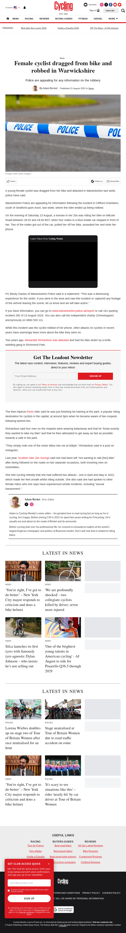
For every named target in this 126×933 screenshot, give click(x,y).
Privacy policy (91, 893)
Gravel (98, 18)
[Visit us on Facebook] (110, 4)
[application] (63, 261)
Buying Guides (63, 18)
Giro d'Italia (35, 851)
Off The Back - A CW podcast (104, 28)
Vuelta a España (36, 856)
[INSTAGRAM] (32, 504)
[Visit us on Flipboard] (119, 4)
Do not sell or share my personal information (75, 898)
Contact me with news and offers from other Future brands (30, 890)
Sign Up (29, 898)
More (112, 18)
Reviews (44, 18)
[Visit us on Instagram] (102, 4)
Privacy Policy (39, 910)
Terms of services (49, 384)
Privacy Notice (101, 384)
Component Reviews (90, 856)
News (15, 18)
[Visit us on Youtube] (115, 4)
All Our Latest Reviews (90, 845)
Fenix (30, 411)
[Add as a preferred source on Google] (63, 909)
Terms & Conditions (26, 912)
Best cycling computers (63, 862)
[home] (7, 19)
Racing (29, 18)
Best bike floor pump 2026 (34, 28)
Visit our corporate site (102, 922)
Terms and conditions (66, 893)
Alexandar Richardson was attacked (47, 340)
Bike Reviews (90, 851)
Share (13, 181)
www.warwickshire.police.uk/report (73, 310)
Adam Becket (50, 88)
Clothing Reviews (90, 862)
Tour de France (35, 845)
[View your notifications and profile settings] (25, 8)
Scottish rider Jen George (33, 457)
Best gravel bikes (63, 851)
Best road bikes (63, 845)
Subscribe (110, 11)
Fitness (83, 18)
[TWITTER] (27, 504)
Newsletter (114, 181)
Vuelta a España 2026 (68, 28)
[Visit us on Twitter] (106, 4)
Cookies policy (111, 893)
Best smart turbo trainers (63, 856)
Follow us (99, 181)
